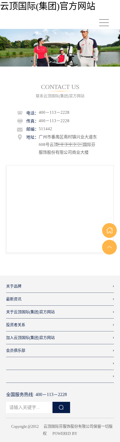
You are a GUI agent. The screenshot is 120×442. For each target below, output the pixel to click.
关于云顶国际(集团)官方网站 (30, 312)
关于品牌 (13, 286)
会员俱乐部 (15, 350)
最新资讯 (13, 299)
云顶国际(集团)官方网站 (47, 6)
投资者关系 (15, 325)
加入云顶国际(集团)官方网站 (30, 338)
